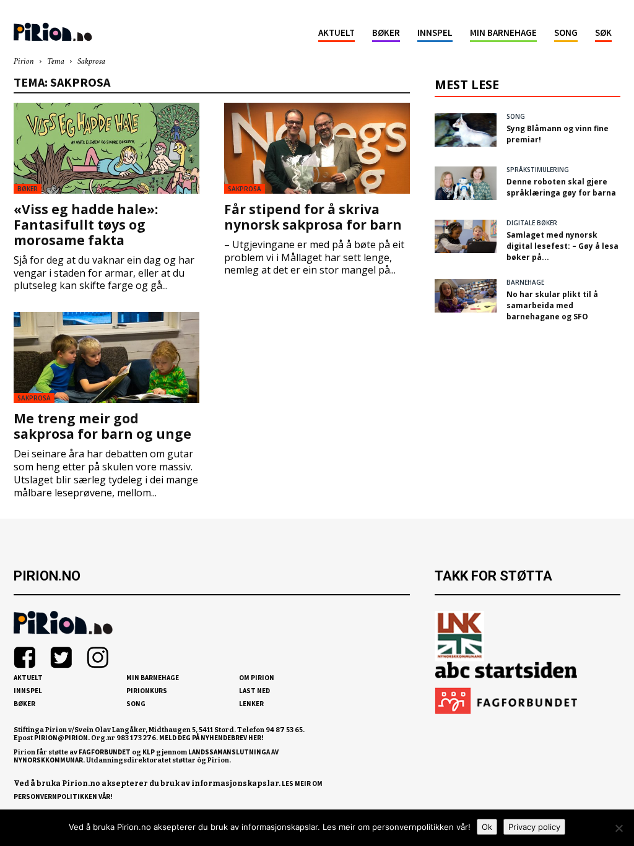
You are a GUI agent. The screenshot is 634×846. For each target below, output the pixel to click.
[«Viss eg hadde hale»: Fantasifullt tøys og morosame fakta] (106, 148)
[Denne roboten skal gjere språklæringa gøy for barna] (466, 183)
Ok (487, 827)
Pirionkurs (146, 690)
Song (566, 32)
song (515, 116)
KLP (148, 752)
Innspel (435, 32)
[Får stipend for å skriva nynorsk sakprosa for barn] (317, 148)
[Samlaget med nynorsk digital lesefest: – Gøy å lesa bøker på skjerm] (466, 236)
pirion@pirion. (62, 737)
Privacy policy (534, 827)
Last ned (254, 690)
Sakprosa (244, 188)
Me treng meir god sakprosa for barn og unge (102, 426)
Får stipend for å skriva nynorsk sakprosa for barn (313, 217)
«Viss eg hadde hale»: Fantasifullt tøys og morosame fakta (86, 225)
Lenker (251, 703)
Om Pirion (256, 677)
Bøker (386, 32)
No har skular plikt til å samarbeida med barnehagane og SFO (552, 305)
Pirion (24, 61)
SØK (603, 32)
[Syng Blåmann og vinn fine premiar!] (466, 130)
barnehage (525, 282)
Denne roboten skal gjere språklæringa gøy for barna (561, 187)
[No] (618, 828)
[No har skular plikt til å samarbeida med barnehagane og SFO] (466, 296)
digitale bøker (531, 223)
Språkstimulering (537, 169)
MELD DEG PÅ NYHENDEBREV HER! (211, 737)
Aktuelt (336, 32)
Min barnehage (503, 32)
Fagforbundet (105, 752)
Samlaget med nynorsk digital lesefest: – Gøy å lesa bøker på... (562, 246)
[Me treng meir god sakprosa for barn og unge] (106, 357)
